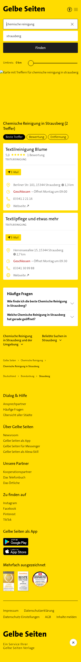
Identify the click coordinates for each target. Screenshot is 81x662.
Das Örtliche (11, 483)
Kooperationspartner (17, 472)
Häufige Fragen (13, 410)
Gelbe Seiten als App (16, 441)
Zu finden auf (14, 494)
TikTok (7, 520)
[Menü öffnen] (76, 9)
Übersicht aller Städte (17, 415)
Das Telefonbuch (14, 477)
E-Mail (15, 172)
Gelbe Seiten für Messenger (21, 446)
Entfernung (58, 137)
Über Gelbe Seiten (18, 426)
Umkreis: (12, 62)
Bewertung (36, 137)
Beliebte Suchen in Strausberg (54, 338)
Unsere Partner (16, 463)
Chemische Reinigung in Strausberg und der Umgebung (17, 340)
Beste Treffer (14, 137)
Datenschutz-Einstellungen (21, 617)
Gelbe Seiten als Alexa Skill (21, 452)
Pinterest (9, 514)
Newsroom (10, 435)
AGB (48, 617)
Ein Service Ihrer (19, 646)
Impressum (10, 611)
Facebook (9, 509)
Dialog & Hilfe (15, 395)
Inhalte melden (66, 617)
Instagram (10, 503)
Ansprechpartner (14, 404)
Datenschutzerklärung (39, 611)
